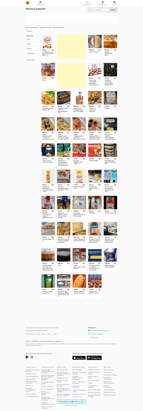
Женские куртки (31, 367)
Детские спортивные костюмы (94, 395)
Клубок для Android (110, 395)
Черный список (31, 60)
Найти (113, 10)
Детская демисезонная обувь (48, 403)
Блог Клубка (107, 372)
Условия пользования (108, 386)
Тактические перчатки (76, 386)
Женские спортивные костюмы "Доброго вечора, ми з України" (48, 377)
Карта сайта (107, 367)
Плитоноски (29, 385)
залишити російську (71, 405)
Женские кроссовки (47, 367)
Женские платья (31, 374)
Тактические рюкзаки (32, 396)
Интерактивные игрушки (93, 386)
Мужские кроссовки (78, 367)
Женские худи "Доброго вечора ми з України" (47, 371)
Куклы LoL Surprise (47, 389)
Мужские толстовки (78, 394)
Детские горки (61, 367)
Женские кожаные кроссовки (31, 382)
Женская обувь (30, 379)
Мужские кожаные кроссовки (78, 382)
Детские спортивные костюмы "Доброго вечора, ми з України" (63, 396)
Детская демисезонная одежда (46, 393)
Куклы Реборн (92, 367)
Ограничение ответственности (109, 382)
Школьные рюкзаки (94, 392)
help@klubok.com (109, 390)
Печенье (29, 31)
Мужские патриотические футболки (77, 378)
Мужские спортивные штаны (79, 390)
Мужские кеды (77, 369)
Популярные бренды (110, 375)
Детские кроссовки (94, 390)
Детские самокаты (47, 386)
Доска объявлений (32, 27)
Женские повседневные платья (30, 390)
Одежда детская (62, 378)
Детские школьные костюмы (63, 385)
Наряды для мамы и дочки (47, 382)
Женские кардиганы (32, 376)
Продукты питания (45, 27)
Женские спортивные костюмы (32, 370)
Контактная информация (108, 378)
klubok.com (28, 3)
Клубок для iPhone (109, 392)
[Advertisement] (71, 18)
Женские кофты (31, 394)
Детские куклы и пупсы (93, 377)
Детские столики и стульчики (47, 407)
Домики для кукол (62, 369)
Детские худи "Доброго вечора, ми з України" (47, 398)
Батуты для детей (93, 380)
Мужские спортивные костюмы (79, 373)
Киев (49, 334)
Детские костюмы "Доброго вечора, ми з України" (63, 374)
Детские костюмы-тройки (62, 381)
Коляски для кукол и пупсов (94, 373)
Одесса (55, 334)
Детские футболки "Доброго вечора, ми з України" (63, 390)
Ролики (90, 383)
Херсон (43, 334)
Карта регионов (109, 369)
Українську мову (79, 401)
